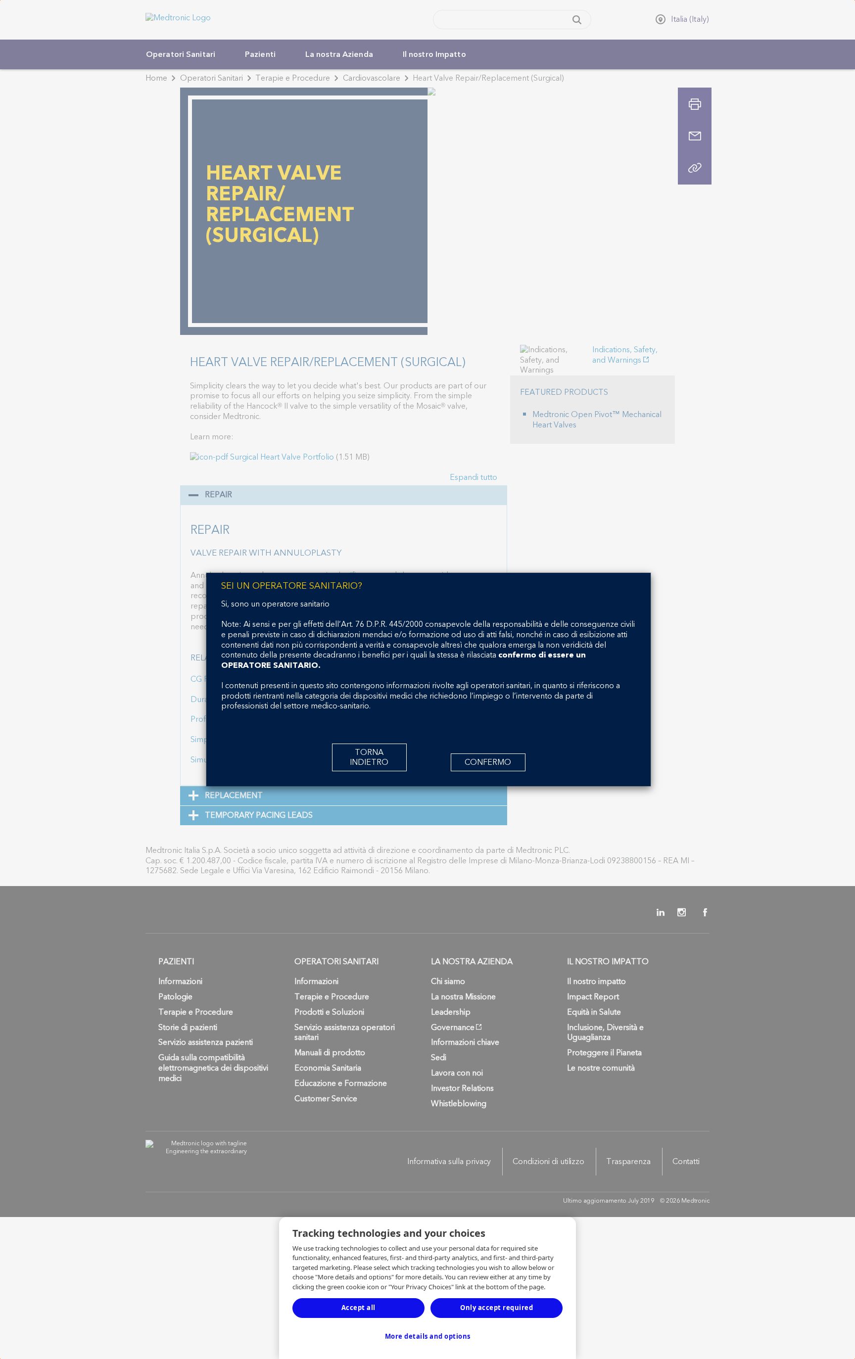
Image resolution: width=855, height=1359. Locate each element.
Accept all (358, 1307)
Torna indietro (369, 757)
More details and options (428, 1336)
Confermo (488, 762)
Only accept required (496, 1307)
